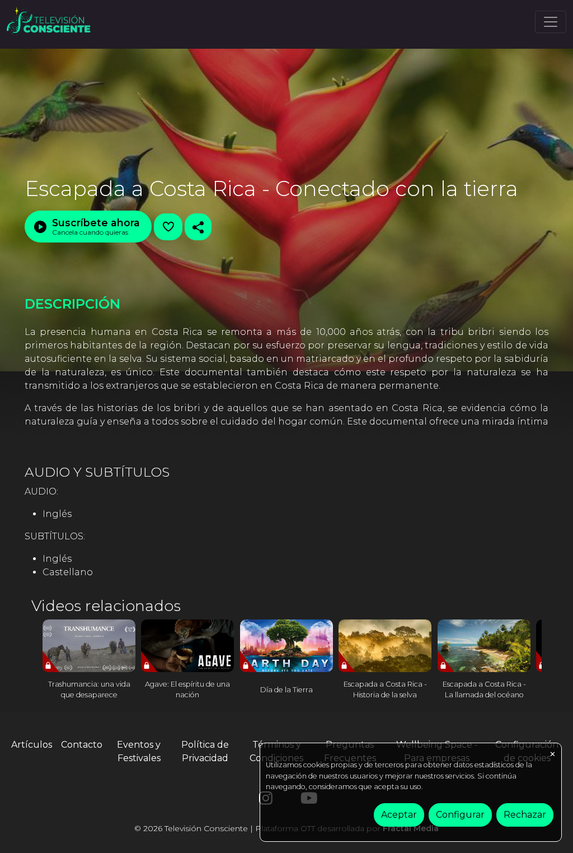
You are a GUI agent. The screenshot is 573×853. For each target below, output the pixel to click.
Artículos (31, 744)
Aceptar (399, 814)
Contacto (81, 744)
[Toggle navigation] (550, 22)
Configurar (460, 814)
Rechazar (525, 814)
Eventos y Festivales (139, 751)
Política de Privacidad (205, 751)
